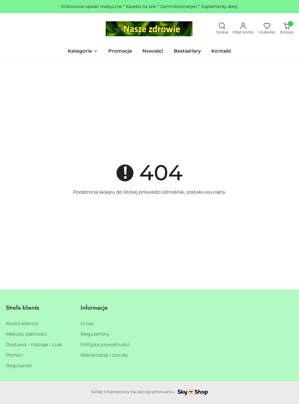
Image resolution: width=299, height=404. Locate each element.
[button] (82, 51)
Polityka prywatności (105, 344)
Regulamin (19, 365)
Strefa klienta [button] (22, 308)
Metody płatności (26, 334)
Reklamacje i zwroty (104, 355)
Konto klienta (22, 323)
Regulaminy (95, 334)
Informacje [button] (94, 308)
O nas (87, 323)
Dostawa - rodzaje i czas (34, 344)
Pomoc (14, 355)
